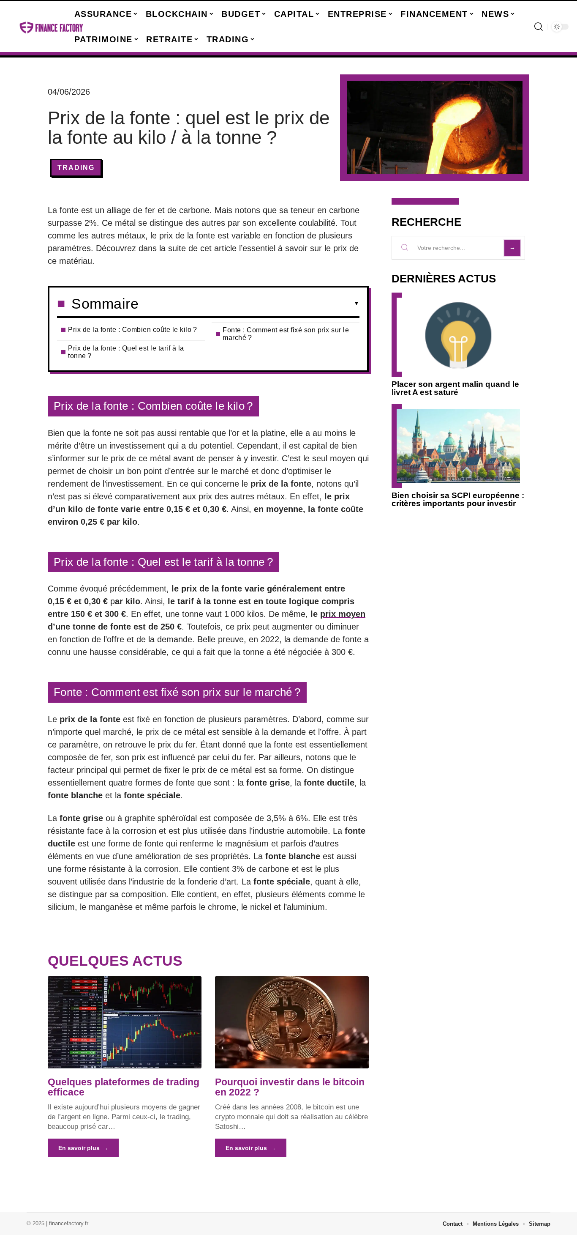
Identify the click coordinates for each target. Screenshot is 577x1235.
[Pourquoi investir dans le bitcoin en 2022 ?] (292, 1022)
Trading (76, 167)
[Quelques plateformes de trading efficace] (124, 1022)
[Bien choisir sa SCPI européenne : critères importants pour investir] (458, 446)
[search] (538, 26)
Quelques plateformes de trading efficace (123, 1087)
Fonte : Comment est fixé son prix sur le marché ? (286, 333)
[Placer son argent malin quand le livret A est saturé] (458, 335)
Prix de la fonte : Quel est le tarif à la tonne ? (126, 352)
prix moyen (342, 614)
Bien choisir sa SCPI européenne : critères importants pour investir (458, 499)
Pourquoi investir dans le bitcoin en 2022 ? (290, 1087)
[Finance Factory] (52, 27)
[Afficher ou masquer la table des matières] (249, 303)
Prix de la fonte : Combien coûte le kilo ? (132, 329)
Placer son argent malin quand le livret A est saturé (455, 388)
